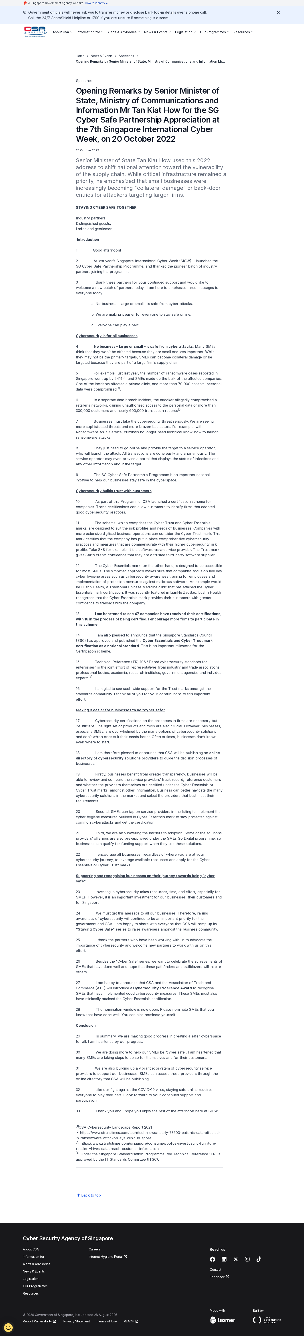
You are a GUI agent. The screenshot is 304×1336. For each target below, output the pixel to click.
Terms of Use (107, 1321)
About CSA (31, 1249)
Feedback (219, 1277)
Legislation (31, 1279)
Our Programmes (35, 1286)
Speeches (126, 56)
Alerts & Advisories (36, 1264)
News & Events (102, 56)
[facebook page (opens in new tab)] (212, 1259)
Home (80, 56)
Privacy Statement (76, 1321)
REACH (131, 1321)
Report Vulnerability (37, 1321)
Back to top (91, 1195)
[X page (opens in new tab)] (235, 1259)
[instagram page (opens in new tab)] (247, 1259)
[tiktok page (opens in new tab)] (258, 1259)
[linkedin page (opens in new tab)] (224, 1259)
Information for (33, 1256)
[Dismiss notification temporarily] (278, 12)
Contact (215, 1269)
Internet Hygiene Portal (106, 1257)
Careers (95, 1249)
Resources (31, 1293)
